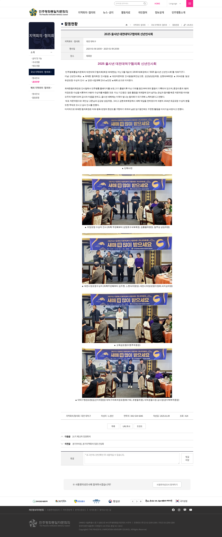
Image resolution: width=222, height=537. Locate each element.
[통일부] (79, 501)
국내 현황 (36, 62)
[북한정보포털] (119, 501)
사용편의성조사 (53, 509)
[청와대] (61, 501)
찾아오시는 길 (105, 509)
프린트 (139, 426)
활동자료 (125, 12)
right (137, 501)
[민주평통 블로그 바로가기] (184, 509)
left (133, 501)
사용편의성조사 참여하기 (167, 484)
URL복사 (190, 25)
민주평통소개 (178, 12)
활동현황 (35, 81)
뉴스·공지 (108, 12)
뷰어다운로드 (80, 509)
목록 (113, 426)
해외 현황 (36, 65)
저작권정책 (67, 509)
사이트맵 (92, 509)
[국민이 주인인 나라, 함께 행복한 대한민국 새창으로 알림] (158, 501)
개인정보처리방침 (36, 509)
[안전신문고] (44, 501)
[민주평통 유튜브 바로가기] (190, 509)
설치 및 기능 (37, 58)
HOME (157, 3)
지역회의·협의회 (86, 12)
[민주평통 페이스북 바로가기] (173, 509)
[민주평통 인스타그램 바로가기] (179, 509)
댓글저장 (187, 458)
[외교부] (99, 501)
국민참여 (142, 12)
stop (141, 501)
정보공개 (159, 12)
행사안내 (35, 78)
